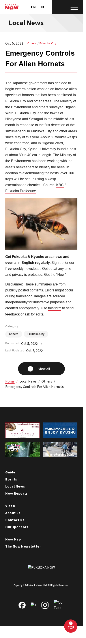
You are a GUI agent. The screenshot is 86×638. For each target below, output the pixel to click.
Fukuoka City (47, 43)
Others (32, 43)
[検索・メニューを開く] (67, 7)
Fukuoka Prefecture (20, 191)
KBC (60, 185)
